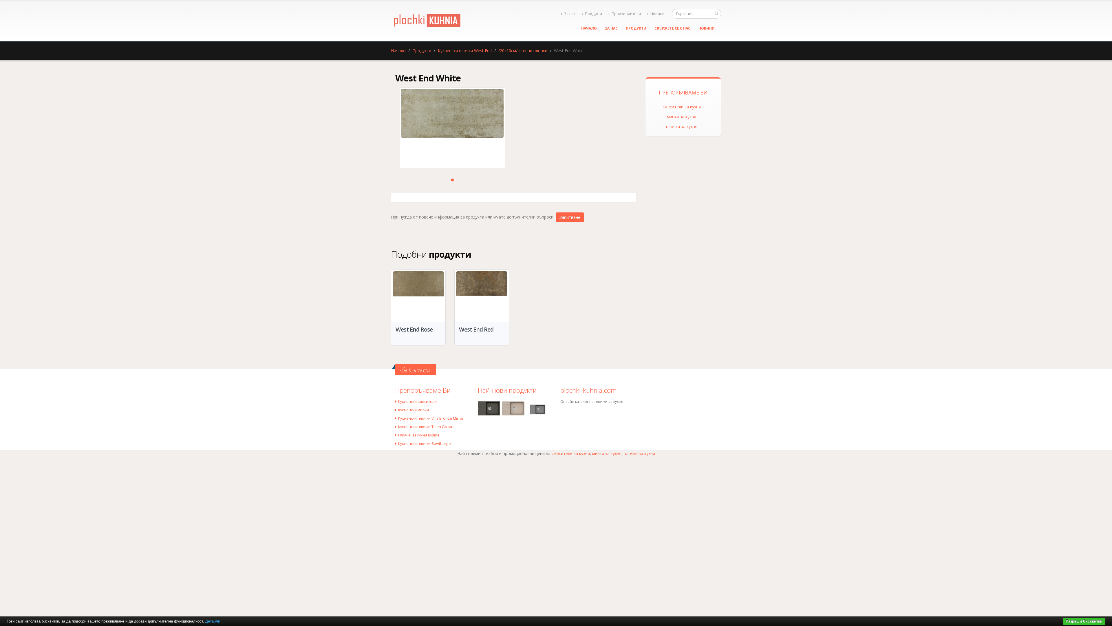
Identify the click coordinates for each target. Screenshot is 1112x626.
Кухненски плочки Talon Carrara (426, 426)
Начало (589, 28)
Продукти (593, 13)
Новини (657, 13)
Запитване (569, 217)
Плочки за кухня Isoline (419, 435)
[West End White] (452, 127)
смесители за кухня (682, 107)
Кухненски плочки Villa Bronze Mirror (431, 418)
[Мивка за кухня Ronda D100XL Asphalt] (489, 408)
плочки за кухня (681, 126)
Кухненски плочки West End (465, 50)
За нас (569, 13)
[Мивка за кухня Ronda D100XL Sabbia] (513, 408)
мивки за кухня (681, 116)
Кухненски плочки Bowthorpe (424, 443)
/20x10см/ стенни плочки (522, 50)
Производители (626, 13)
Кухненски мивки (413, 409)
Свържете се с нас (672, 28)
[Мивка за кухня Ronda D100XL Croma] (537, 409)
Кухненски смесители (417, 401)
